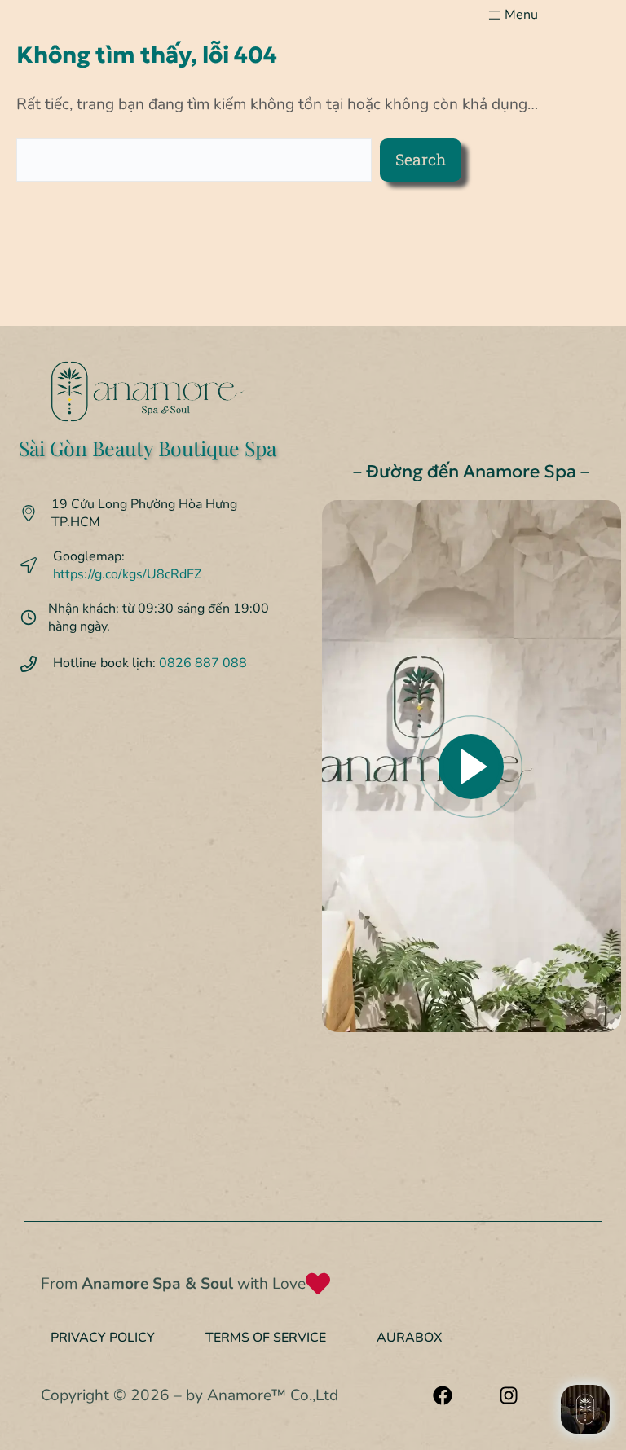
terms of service (265, 1338)
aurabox (409, 1338)
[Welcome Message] (585, 1409)
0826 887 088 (203, 663)
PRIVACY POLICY (103, 1338)
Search (420, 159)
